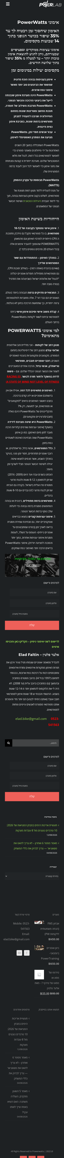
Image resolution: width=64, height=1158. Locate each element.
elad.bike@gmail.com (31, 719)
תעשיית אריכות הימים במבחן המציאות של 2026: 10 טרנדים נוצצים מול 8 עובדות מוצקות (17, 1032)
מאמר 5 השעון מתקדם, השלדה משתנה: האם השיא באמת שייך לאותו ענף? (17, 1101)
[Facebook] (27, 953)
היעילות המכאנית (32, 201)
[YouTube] (19, 953)
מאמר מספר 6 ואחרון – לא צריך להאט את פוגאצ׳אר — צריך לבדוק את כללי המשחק (17, 1068)
